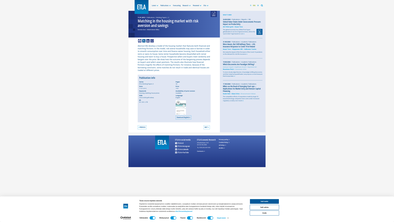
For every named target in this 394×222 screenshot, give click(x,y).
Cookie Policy (223, 142)
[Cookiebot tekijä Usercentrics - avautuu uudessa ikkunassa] (126, 218)
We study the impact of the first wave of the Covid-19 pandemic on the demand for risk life (242, 53)
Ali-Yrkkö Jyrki (228, 27)
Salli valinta (264, 207)
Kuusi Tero (239, 27)
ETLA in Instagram (183, 146)
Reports (244, 19)
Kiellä (264, 213)
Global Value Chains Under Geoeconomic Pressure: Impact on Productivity (242, 22)
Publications (164, 5)
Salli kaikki (264, 201)
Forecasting (177, 5)
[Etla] (141, 7)
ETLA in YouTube (183, 152)
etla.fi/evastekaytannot (183, 211)
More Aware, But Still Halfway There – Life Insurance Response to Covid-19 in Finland (239, 45)
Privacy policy (224, 139)
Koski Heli (226, 94)
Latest (154, 5)
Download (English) (183, 117)
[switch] (173, 218)
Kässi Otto (235, 94)
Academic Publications (248, 42)
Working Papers (161, 17)
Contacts (200, 151)
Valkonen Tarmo (250, 49)
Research (185, 5)
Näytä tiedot (221, 218)
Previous (142, 127)
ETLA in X (180, 143)
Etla (205, 5)
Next (206, 127)
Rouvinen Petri (228, 69)
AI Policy (222, 145)
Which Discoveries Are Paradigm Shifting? (239, 64)
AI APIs (221, 148)
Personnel (196, 5)
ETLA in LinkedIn (182, 149)
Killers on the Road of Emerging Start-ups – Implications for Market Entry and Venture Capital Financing (242, 88)
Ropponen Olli (237, 49)
